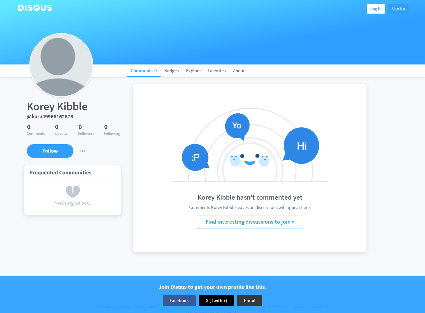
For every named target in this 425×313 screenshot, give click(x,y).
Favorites (217, 71)
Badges (171, 71)
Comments (144, 71)
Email (249, 300)
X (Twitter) (216, 300)
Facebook (179, 300)
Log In (376, 8)
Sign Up (398, 8)
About (239, 71)
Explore (193, 71)
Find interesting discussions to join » (250, 221)
